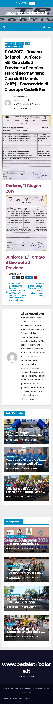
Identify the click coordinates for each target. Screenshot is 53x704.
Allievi (9, 624)
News (28, 43)
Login (27, 698)
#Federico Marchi (22, 108)
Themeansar (26, 692)
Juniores (19, 43)
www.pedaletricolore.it (27, 12)
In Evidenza (9, 43)
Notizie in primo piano (13, 46)
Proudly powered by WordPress (17, 689)
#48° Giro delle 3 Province (27, 104)
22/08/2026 (14, 548)
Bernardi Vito (23, 97)
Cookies (13, 698)
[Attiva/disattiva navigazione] (49, 27)
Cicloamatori (21, 536)
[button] (44, 27)
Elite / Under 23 (13, 566)
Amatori (10, 536)
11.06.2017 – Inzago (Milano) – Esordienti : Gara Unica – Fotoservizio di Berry (36, 289)
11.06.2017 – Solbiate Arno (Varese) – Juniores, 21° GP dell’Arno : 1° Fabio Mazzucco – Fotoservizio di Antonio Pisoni (17, 291)
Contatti (5, 698)
